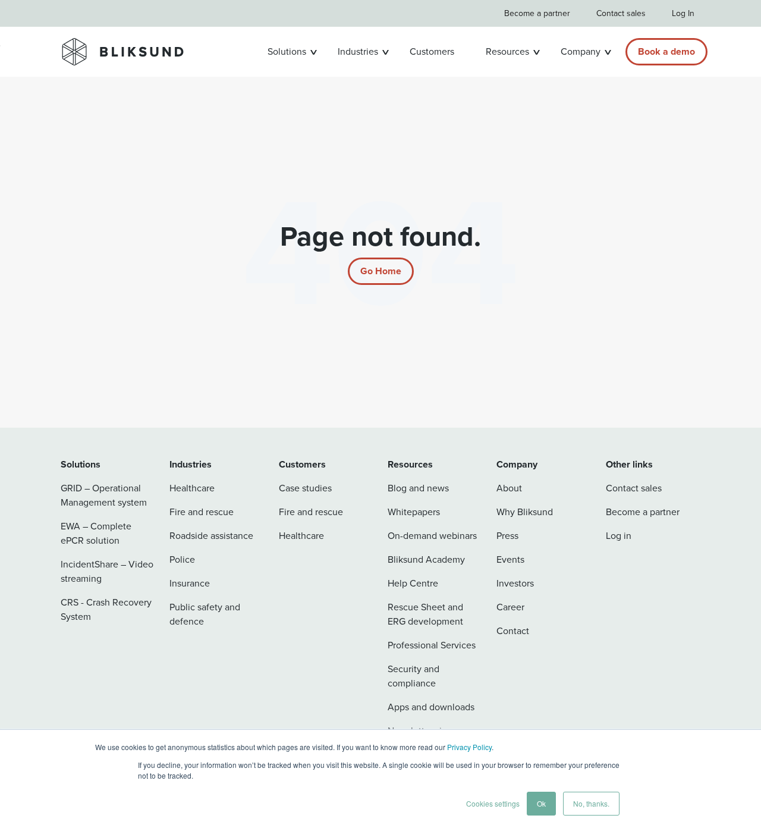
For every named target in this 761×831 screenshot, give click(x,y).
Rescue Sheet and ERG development (425, 614)
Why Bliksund (524, 512)
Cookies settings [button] (493, 803)
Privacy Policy (469, 747)
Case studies (305, 488)
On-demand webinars (432, 535)
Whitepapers (414, 512)
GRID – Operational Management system (104, 495)
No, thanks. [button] (591, 803)
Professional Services (432, 645)
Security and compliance (413, 676)
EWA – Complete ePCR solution (96, 533)
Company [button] (580, 51)
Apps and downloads (431, 707)
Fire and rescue (201, 512)
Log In (683, 13)
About (509, 488)
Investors (515, 583)
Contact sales (621, 13)
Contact (512, 631)
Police (182, 559)
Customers (432, 51)
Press (507, 535)
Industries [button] (358, 51)
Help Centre (413, 583)
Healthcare (192, 488)
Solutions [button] (287, 51)
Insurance (189, 583)
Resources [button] (507, 51)
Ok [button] (541, 803)
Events (510, 559)
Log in (618, 535)
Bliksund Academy (426, 559)
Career (510, 607)
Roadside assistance (211, 535)
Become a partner (537, 13)
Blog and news (418, 488)
